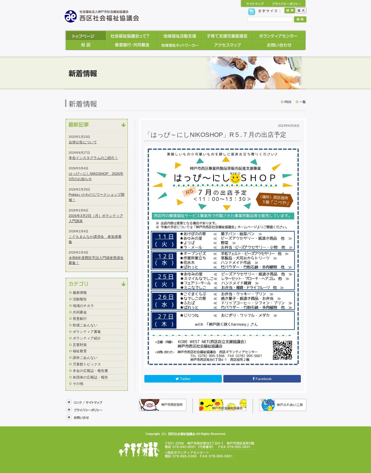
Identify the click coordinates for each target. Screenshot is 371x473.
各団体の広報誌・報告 (90, 377)
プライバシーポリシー (287, 4)
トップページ (85, 35)
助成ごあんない (85, 325)
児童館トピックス (87, 364)
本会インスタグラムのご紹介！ (93, 158)
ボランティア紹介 (87, 338)
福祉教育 (80, 351)
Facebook (263, 379)
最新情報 (80, 293)
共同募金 (80, 312)
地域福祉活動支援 (180, 35)
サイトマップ (254, 4)
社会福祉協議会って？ (132, 35)
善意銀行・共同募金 (132, 45)
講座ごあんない (85, 358)
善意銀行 (80, 319)
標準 (289, 11)
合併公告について (83, 142)
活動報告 (80, 299)
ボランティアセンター (279, 35)
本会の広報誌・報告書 (90, 371)
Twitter (185, 379)
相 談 (85, 45)
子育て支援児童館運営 (227, 35)
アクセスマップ (227, 45)
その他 (78, 384)
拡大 (301, 11)
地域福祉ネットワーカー (180, 45)
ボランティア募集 (87, 332)
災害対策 (80, 345)
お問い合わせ (279, 45)
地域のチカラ (83, 306)
